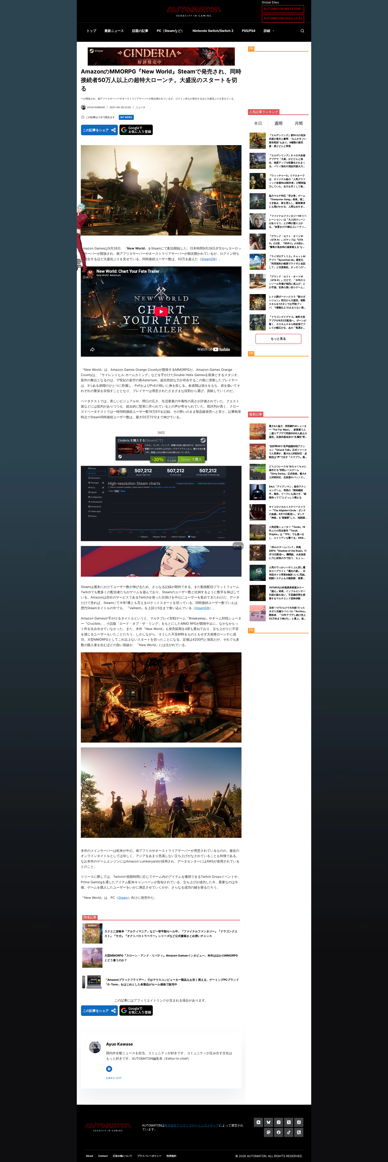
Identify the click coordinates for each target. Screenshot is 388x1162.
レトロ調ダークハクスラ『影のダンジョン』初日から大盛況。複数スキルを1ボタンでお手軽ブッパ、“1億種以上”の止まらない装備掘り (287, 304)
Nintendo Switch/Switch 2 (213, 31)
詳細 (267, 31)
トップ (91, 31)
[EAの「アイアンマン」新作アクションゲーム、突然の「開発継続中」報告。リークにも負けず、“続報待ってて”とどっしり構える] (258, 492)
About (89, 1155)
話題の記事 (140, 31)
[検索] (302, 30)
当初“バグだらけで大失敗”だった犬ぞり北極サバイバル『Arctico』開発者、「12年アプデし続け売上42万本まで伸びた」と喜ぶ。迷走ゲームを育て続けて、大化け (288, 615)
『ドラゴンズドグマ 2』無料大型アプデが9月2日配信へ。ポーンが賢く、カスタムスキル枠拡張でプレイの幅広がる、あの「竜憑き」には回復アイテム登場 (287, 324)
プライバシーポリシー (149, 1155)
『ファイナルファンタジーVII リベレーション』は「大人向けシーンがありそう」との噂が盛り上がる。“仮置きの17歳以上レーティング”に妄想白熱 (288, 223)
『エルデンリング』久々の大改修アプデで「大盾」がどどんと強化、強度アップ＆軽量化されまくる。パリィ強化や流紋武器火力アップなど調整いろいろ (287, 162)
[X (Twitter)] (288, 1122)
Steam (123, 898)
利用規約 (171, 1155)
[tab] (258, 123)
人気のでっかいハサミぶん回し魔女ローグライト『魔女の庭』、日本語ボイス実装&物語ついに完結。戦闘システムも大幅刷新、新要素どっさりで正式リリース (288, 574)
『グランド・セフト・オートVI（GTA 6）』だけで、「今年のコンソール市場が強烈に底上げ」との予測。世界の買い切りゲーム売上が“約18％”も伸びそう (287, 283)
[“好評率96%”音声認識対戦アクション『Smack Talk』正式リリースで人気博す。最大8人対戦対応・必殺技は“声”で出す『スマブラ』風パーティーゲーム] (258, 452)
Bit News (126, 117)
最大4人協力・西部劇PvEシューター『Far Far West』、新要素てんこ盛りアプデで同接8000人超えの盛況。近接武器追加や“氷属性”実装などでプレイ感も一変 (288, 433)
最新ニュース (114, 31)
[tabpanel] (278, 237)
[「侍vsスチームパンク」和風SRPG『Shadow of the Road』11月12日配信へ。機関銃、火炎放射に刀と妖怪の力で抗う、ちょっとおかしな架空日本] (258, 553)
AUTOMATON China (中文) (283, 18)
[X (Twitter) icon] (109, 1069)
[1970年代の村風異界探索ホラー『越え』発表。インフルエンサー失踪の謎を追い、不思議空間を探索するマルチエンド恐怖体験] (258, 593)
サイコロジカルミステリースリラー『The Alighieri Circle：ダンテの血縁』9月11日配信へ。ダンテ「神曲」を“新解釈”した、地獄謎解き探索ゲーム (287, 514)
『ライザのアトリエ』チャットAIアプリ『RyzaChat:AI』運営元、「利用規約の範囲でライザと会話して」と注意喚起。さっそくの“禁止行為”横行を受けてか (287, 263)
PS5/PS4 (248, 31)
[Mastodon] (268, 1132)
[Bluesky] (268, 1122)
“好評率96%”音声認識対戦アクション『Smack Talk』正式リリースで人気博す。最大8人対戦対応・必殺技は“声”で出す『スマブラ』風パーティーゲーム (288, 453)
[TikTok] (288, 1132)
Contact (103, 1155)
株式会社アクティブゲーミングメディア (191, 1125)
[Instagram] (278, 1122)
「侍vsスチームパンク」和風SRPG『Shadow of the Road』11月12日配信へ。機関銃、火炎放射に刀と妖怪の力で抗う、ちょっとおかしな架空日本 (288, 554)
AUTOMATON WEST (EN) (282, 9)
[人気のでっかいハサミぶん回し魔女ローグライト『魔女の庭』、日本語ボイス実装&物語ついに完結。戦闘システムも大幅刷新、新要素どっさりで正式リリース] (258, 573)
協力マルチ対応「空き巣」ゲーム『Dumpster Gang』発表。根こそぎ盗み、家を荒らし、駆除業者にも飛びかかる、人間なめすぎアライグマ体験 (287, 203)
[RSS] (298, 1132)
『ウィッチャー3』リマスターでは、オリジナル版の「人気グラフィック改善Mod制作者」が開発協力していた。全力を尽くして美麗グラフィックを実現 (287, 183)
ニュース (140, 107)
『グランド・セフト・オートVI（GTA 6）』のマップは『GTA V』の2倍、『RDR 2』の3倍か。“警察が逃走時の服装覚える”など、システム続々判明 (287, 243)
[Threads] (298, 1122)
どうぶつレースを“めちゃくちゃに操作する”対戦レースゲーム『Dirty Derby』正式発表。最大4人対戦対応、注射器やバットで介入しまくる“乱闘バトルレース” (287, 473)
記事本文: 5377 (113, 1078)
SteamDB (208, 259)
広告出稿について (122, 1155)
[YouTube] (258, 1122)
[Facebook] (278, 1132)
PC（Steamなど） (170, 31)
